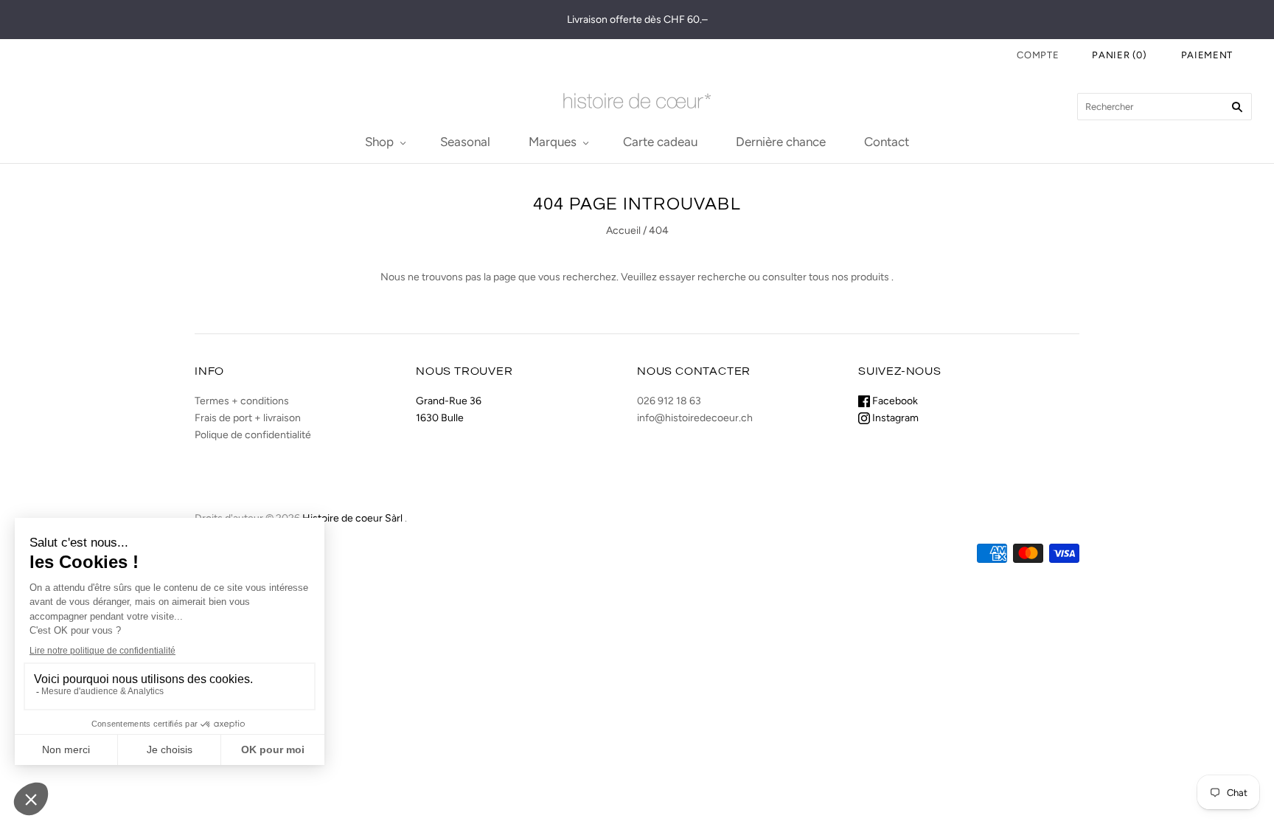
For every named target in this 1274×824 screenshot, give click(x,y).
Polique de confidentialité (253, 435)
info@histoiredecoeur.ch (695, 418)
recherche (721, 277)
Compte (1038, 54)
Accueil (623, 230)
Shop (379, 141)
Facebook (894, 401)
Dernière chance (781, 141)
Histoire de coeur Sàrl (352, 518)
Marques (553, 141)
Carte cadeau (660, 141)
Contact (886, 141)
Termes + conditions (242, 401)
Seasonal (465, 141)
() (1119, 54)
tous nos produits (849, 277)
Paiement (1207, 54)
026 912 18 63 (669, 401)
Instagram (894, 418)
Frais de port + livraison (248, 418)
